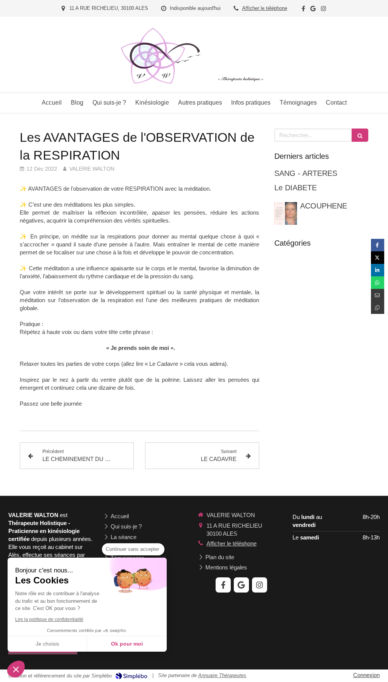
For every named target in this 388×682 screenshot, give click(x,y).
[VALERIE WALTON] (194, 86)
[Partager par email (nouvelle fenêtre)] (377, 295)
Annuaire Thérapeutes (222, 675)
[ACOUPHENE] (285, 213)
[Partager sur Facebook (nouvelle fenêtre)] (377, 245)
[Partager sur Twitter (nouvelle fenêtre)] (377, 257)
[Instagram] (323, 10)
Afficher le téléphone (264, 8)
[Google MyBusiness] (313, 10)
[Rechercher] (360, 135)
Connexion (366, 675)
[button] (16, 669)
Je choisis (47, 644)
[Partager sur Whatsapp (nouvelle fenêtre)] (377, 282)
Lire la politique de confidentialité (49, 619)
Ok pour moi (127, 644)
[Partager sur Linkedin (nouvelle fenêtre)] (377, 270)
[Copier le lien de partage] (377, 307)
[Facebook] (303, 10)
